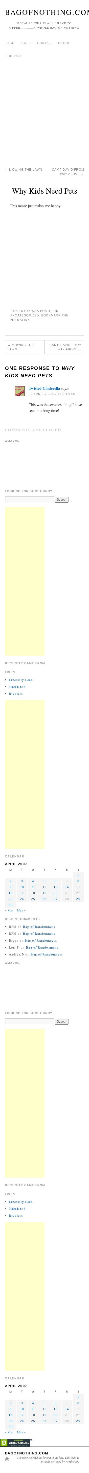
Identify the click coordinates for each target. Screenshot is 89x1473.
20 (56, 893)
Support (13, 56)
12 (44, 887)
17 (22, 893)
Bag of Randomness (39, 926)
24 (22, 899)
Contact (45, 43)
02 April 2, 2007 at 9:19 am (52, 394)
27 (56, 899)
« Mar (9, 910)
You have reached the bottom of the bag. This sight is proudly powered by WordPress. (48, 1459)
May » (21, 910)
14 (67, 887)
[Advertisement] (44, 114)
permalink (20, 320)
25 (33, 899)
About (26, 43)
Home (10, 43)
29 (78, 899)
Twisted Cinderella (44, 388)
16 (11, 893)
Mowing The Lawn (23, 169)
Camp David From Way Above (65, 347)
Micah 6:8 (17, 686)
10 (22, 887)
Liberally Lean (21, 679)
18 (33, 893)
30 (11, 905)
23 (11, 899)
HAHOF (64, 43)
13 (56, 887)
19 (44, 893)
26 (44, 899)
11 (33, 887)
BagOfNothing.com (26, 1453)
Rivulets (16, 693)
